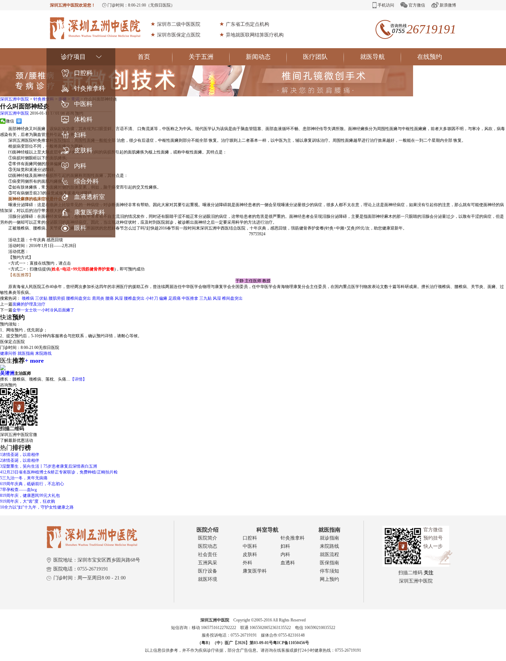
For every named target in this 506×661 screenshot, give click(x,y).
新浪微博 (448, 5)
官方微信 (417, 5)
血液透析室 (89, 196)
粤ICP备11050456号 (291, 642)
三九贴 (205, 298)
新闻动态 (258, 56)
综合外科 (86, 181)
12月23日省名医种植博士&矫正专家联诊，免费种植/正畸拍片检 (59, 472)
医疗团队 (315, 56)
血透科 (288, 562)
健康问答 (8, 353)
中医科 (83, 103)
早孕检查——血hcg (18, 489)
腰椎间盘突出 (78, 298)
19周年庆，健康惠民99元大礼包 (30, 495)
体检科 (83, 119)
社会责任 (207, 554)
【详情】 (78, 379)
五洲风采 (207, 562)
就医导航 (372, 56)
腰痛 (109, 298)
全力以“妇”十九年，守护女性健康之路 (37, 507)
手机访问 (386, 5)
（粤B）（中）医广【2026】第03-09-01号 (235, 642)
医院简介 (207, 538)
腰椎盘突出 (134, 298)
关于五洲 (201, 56)
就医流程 (329, 554)
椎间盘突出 (232, 298)
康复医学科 (89, 212)
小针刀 (152, 298)
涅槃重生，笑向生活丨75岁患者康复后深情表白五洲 (48, 466)
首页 (144, 56)
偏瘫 (163, 298)
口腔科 (83, 73)
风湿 (119, 298)
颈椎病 (28, 298)
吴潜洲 (7, 373)
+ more (34, 360)
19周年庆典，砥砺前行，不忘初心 (32, 483)
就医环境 (207, 579)
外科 (247, 562)
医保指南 (329, 562)
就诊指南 (329, 538)
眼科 (80, 227)
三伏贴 (41, 298)
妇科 (80, 134)
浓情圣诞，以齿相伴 (19, 454)
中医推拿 (190, 298)
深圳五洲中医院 (14, 99)
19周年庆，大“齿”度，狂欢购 (27, 501)
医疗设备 (207, 571)
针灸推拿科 (89, 88)
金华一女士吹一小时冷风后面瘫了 (43, 310)
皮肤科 (83, 150)
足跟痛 (174, 298)
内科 (80, 165)
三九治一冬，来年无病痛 (24, 478)
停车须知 (329, 571)
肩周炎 (98, 298)
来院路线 (43, 353)
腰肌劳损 (57, 298)
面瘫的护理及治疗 (28, 304)
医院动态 (207, 546)
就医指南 (26, 353)
